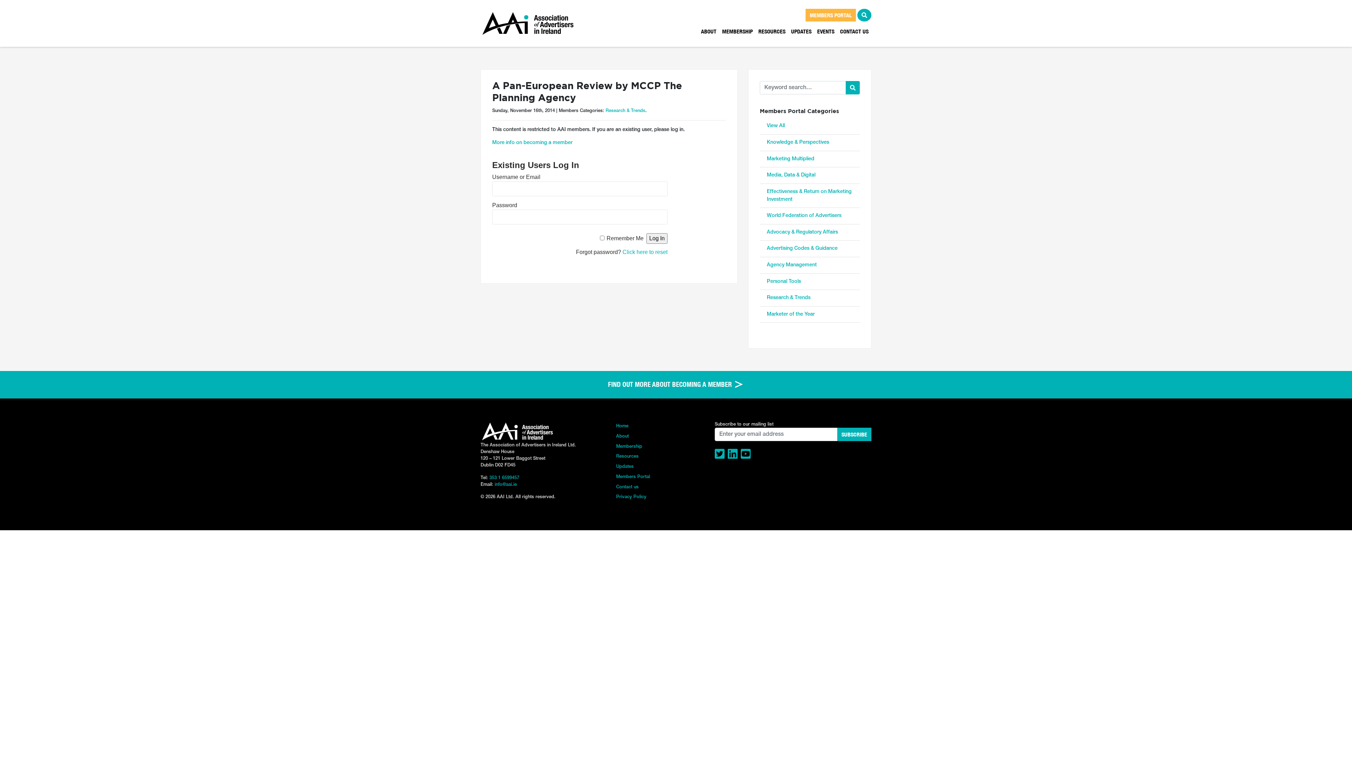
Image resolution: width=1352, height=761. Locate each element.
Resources (771, 31)
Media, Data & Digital (791, 175)
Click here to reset (645, 252)
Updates (801, 31)
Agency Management (792, 265)
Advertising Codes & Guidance (802, 248)
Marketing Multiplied (790, 159)
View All (776, 126)
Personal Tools (784, 281)
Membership (737, 31)
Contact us (854, 31)
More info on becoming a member (532, 143)
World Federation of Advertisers (804, 216)
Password (504, 205)
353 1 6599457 (504, 478)
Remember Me (625, 238)
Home (622, 426)
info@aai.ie (506, 485)
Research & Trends (625, 111)
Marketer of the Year (791, 314)
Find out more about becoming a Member (671, 384)
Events (825, 31)
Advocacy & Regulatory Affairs (802, 232)
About (708, 31)
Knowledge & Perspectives (798, 142)
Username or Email (516, 177)
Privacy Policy (631, 497)
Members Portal (633, 477)
